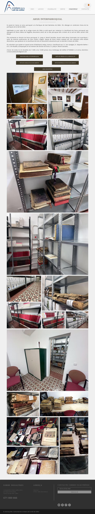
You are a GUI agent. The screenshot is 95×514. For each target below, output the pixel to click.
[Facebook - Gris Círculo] (66, 505)
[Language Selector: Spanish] (87, 5)
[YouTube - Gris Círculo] (59, 505)
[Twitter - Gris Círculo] (62, 505)
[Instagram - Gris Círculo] (69, 505)
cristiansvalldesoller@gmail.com (17, 52)
